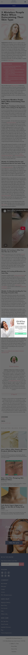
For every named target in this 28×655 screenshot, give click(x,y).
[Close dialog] (26, 318)
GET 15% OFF (21, 333)
